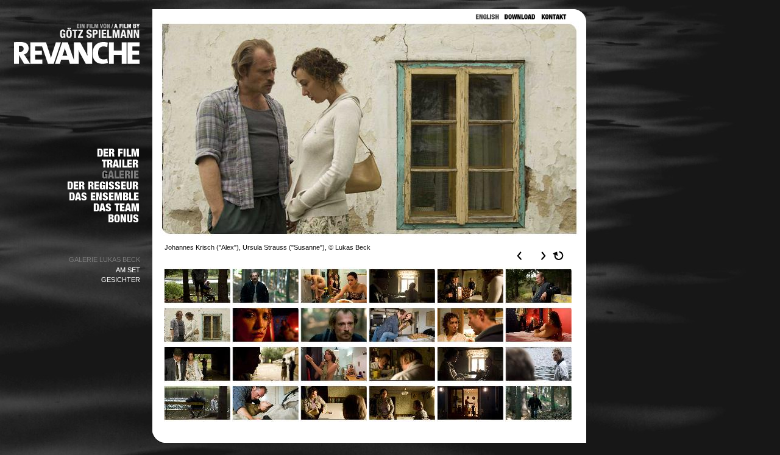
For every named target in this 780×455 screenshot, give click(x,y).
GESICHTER (120, 279)
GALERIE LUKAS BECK (104, 259)
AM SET (128, 269)
